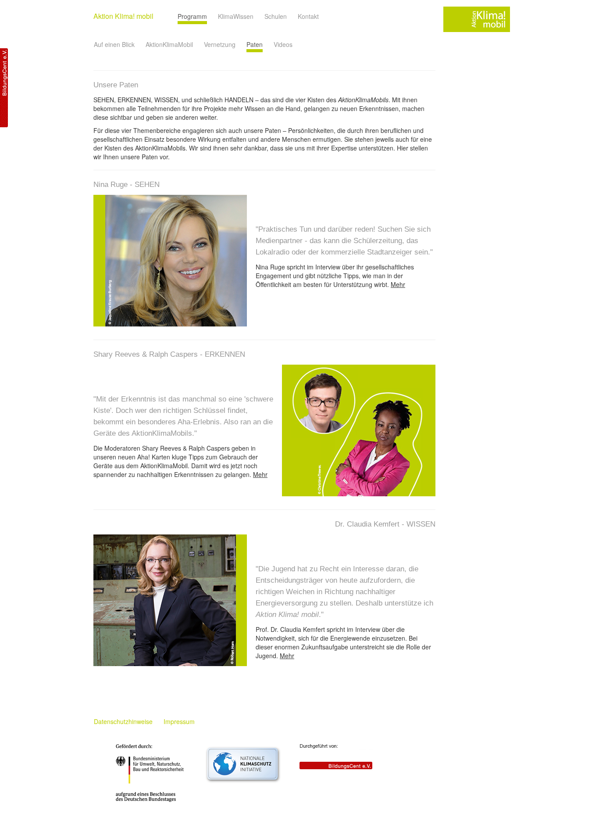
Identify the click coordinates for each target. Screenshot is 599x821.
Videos (283, 44)
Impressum (179, 721)
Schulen (275, 16)
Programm (192, 16)
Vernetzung (219, 44)
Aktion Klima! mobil (123, 16)
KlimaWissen (235, 16)
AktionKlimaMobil (169, 44)
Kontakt (308, 16)
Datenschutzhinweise (123, 721)
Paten (254, 44)
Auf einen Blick (114, 44)
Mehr (398, 284)
